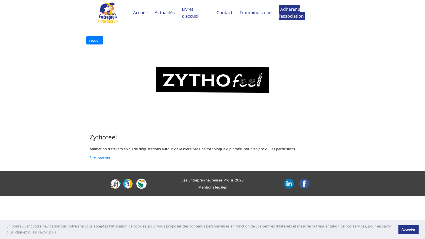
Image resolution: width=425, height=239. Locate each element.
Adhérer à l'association (291, 12)
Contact (224, 12)
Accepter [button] (409, 229)
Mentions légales (212, 187)
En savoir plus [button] (44, 232)
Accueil (140, 12)
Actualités (165, 12)
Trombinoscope (256, 12)
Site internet (100, 157)
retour (94, 40)
